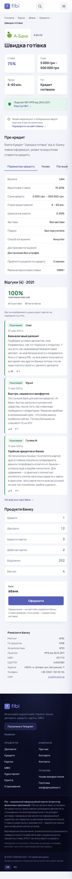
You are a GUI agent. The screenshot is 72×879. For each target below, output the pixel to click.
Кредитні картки (17, 539)
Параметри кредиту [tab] (21, 166)
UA (7, 867)
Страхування (12, 786)
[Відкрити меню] (64, 6)
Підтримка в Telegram (20, 726)
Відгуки (11, 571)
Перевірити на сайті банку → (29, 126)
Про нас (44, 749)
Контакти (44, 761)
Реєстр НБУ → (23, 106)
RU (15, 867)
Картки (8, 761)
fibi (13, 6)
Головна (9, 17)
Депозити (13, 528)
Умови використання (51, 776)
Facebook (9, 734)
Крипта (8, 780)
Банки (21, 17)
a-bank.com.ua (56, 676)
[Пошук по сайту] (40, 6)
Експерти (44, 755)
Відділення (13, 560)
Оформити (36, 601)
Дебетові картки (17, 550)
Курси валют (12, 774)
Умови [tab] (45, 166)
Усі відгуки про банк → (19, 499)
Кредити (45, 17)
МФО (7, 768)
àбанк (32, 17)
